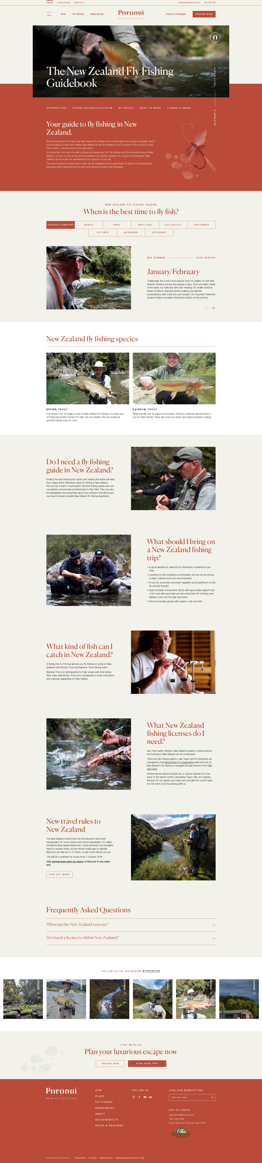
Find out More (59, 874)
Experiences (96, 14)
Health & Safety (106, 1158)
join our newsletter (186, 1090)
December (159, 232)
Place (99, 1096)
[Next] (213, 307)
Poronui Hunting (63, 3)
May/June (145, 225)
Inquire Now (110, 1063)
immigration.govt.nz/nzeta (67, 861)
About (100, 1113)
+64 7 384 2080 (210, 3)
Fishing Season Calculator (92, 108)
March (88, 225)
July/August (173, 225)
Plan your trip (147, 1063)
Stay (63, 14)
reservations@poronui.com (189, 3)
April (117, 225)
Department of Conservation (179, 762)
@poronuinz (151, 971)
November (131, 232)
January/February (60, 225)
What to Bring (150, 108)
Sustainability (107, 1119)
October (103, 232)
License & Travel (179, 108)
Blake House (79, 3)
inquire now (204, 14)
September (201, 225)
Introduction (56, 108)
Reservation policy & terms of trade (130, 1158)
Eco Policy (92, 1158)
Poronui (49, 3)
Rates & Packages (176, 14)
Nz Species (126, 108)
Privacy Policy (80, 1158)
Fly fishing (78, 14)
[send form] (212, 1097)
